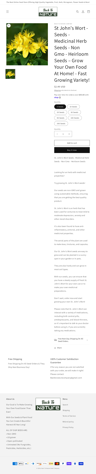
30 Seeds (74, 112)
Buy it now (72, 150)
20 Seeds (60, 112)
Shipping (57, 90)
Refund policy (68, 422)
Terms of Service (69, 416)
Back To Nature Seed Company (50, 468)
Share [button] (59, 348)
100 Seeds (75, 118)
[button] (7, 11)
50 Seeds (60, 118)
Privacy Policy (68, 427)
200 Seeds (61, 123)
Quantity (57, 129)
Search (65, 405)
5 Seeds (60, 107)
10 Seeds (73, 107)
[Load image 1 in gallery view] (10, 74)
